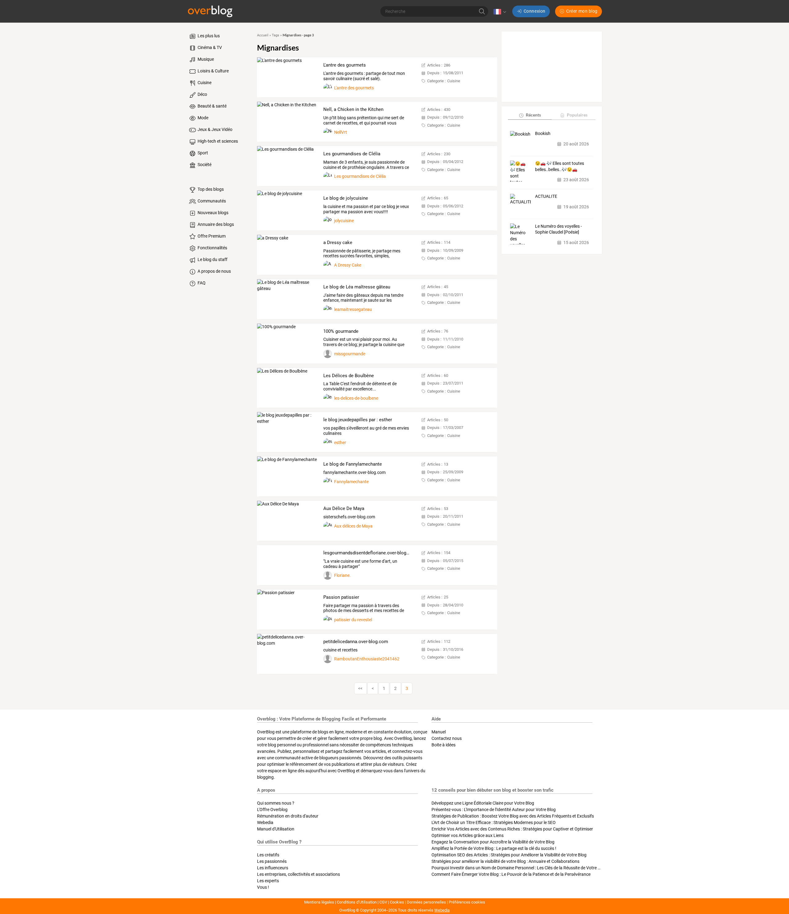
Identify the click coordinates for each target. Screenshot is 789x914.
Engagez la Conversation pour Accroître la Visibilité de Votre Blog (492, 841)
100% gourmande (340, 331)
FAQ (201, 282)
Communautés (211, 200)
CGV (383, 902)
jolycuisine (344, 220)
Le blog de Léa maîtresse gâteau (356, 287)
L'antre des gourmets (344, 65)
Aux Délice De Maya (343, 508)
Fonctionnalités (212, 247)
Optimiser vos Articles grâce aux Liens (467, 835)
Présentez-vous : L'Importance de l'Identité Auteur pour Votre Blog (493, 809)
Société (204, 164)
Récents (533, 115)
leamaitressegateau (353, 309)
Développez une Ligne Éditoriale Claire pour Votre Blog (482, 803)
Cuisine (204, 82)
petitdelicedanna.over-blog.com (355, 641)
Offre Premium (211, 236)
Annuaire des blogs (215, 224)
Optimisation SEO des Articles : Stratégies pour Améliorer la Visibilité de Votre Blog (509, 854)
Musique (205, 59)
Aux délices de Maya (353, 526)
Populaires (577, 115)
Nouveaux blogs (212, 212)
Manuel (438, 731)
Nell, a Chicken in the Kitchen (353, 109)
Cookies (397, 902)
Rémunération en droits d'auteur (287, 816)
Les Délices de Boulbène (348, 375)
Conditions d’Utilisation (357, 902)
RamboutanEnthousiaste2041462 (366, 658)
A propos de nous (214, 271)
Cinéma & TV (209, 47)
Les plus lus (208, 35)
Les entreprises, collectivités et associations (298, 874)
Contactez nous (446, 738)
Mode (202, 117)
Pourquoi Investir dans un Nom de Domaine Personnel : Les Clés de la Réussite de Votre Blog (518, 867)
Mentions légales (319, 902)
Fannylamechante (351, 481)
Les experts (268, 880)
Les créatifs (268, 854)
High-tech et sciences (217, 141)
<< (360, 688)
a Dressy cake (337, 242)
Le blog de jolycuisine (345, 198)
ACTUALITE (546, 196)
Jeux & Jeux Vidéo (214, 129)
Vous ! (263, 887)
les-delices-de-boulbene (356, 398)
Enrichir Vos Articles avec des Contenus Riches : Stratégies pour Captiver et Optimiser (512, 828)
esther (340, 442)
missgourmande (349, 353)
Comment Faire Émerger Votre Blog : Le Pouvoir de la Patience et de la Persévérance (511, 874)
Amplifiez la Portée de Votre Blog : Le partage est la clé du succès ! (493, 848)
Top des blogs (210, 189)
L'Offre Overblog (272, 809)
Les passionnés (272, 861)
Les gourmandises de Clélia (351, 154)
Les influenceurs (272, 867)
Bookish (542, 133)
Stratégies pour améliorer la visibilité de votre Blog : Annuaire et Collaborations (505, 861)
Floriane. (342, 575)
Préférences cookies (467, 902)
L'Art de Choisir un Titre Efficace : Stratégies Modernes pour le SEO (493, 822)
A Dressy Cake (347, 265)
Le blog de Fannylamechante (352, 464)
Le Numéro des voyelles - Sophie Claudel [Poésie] (558, 229)
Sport (202, 152)
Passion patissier (341, 597)
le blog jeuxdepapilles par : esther (357, 419)
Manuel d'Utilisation (275, 828)
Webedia (265, 822)
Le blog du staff (212, 259)
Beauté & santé (212, 106)
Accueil (262, 35)
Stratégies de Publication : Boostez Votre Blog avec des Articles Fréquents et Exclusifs (512, 816)
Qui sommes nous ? (275, 803)
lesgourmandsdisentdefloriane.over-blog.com (370, 553)
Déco (202, 94)
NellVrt (340, 132)
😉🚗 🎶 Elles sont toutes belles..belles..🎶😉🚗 (559, 166)
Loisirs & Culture (213, 70)
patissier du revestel (353, 619)
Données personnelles (426, 902)
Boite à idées (443, 744)
